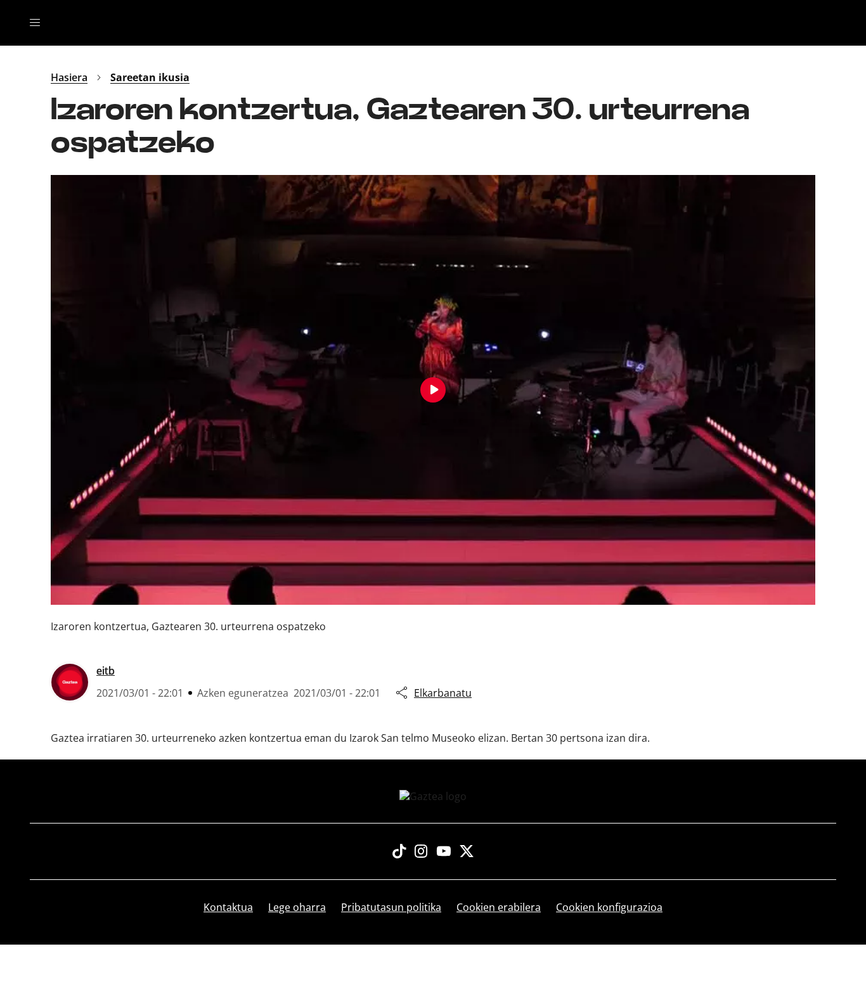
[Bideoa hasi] (433, 390)
